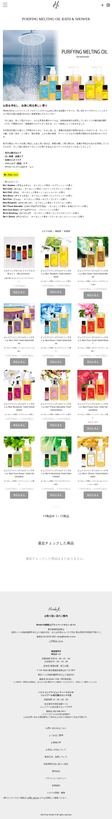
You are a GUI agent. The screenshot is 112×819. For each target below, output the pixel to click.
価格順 (58, 231)
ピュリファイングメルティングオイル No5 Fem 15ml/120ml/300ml (92, 340)
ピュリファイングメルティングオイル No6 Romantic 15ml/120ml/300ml (19, 406)
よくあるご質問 (56, 735)
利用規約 (56, 785)
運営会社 (56, 771)
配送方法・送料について (56, 756)
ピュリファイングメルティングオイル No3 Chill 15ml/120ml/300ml (19, 340)
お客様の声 (56, 742)
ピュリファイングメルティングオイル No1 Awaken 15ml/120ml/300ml (56, 273)
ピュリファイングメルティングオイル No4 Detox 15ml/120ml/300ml (56, 340)
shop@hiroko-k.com (66, 636)
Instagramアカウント (108, 4)
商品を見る (19, 292)
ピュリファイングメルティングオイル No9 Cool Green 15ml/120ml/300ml (19, 473)
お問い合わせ (33, 797)
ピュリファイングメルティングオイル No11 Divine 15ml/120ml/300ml (93, 473)
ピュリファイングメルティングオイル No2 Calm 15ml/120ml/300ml (93, 273)
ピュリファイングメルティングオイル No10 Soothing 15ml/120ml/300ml (56, 473)
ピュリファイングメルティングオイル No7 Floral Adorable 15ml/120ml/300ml (56, 406)
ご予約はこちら (56, 640)
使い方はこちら (11, 174)
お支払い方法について (56, 749)
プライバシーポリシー (56, 778)
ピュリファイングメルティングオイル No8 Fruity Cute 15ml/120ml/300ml (93, 406)
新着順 (67, 231)
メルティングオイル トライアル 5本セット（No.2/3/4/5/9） (19, 272)
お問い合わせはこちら (56, 727)
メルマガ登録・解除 (56, 792)
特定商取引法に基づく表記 (56, 763)
